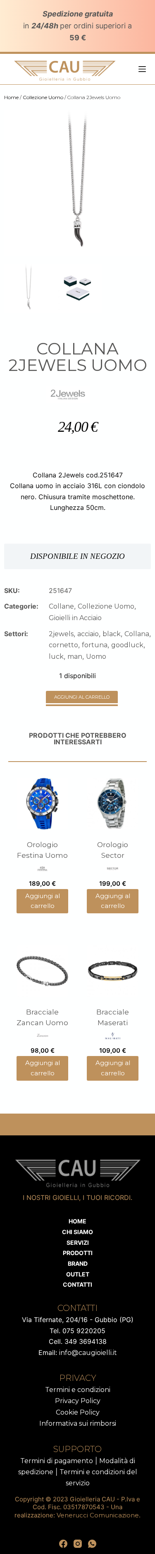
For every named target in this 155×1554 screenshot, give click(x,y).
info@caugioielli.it (88, 1353)
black (112, 634)
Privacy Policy (77, 1401)
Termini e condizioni (77, 1390)
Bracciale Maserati (112, 1017)
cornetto (63, 645)
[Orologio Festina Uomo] (42, 803)
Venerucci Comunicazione (98, 1515)
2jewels (61, 634)
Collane (61, 606)
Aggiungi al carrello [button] (42, 901)
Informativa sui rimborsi (77, 1423)
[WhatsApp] (92, 1544)
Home (11, 97)
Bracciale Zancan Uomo (42, 1017)
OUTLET (77, 1274)
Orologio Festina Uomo (42, 850)
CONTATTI (77, 1284)
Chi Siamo (77, 1231)
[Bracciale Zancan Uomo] (42, 971)
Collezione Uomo (43, 97)
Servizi (78, 1242)
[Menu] (142, 69)
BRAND (78, 1263)
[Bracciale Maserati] (112, 971)
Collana (136, 634)
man (74, 656)
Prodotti (78, 1252)
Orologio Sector (112, 850)
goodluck (127, 645)
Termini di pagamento (56, 1461)
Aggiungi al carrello (82, 697)
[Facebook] (63, 1544)
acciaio (88, 634)
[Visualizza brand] (68, 393)
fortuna (94, 645)
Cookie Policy (78, 1412)
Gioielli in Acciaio (75, 618)
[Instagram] (78, 1544)
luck (56, 656)
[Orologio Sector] (112, 803)
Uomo (96, 656)
